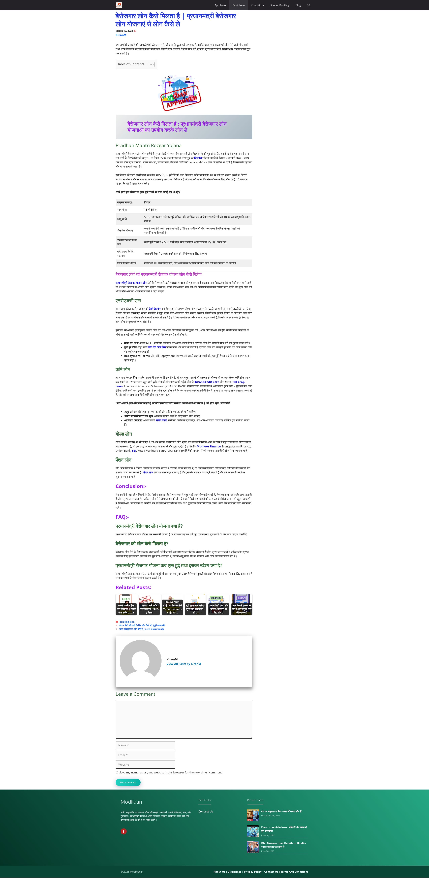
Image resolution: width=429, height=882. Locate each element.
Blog (298, 5)
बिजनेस (198, 158)
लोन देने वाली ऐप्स (157, 347)
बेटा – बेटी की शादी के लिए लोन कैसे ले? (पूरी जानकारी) (142, 625)
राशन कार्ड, (161, 420)
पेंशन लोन (148, 472)
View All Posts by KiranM (184, 664)
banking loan (127, 621)
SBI (134, 450)
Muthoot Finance (208, 446)
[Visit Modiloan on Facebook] (124, 831)
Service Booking (279, 5)
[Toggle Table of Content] (150, 64)
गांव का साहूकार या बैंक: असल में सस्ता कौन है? (281, 811)
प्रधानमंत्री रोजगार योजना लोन (131, 283)
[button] (308, 5)
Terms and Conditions (294, 871)
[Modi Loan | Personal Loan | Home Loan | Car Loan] (119, 5)
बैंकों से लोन (155, 309)
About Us (219, 871)
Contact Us (257, 5)
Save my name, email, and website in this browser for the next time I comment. (171, 772)
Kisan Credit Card (207, 382)
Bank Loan (238, 5)
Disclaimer (234, 871)
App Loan (220, 5)
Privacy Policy (253, 871)
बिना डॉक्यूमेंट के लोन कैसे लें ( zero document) (141, 629)
